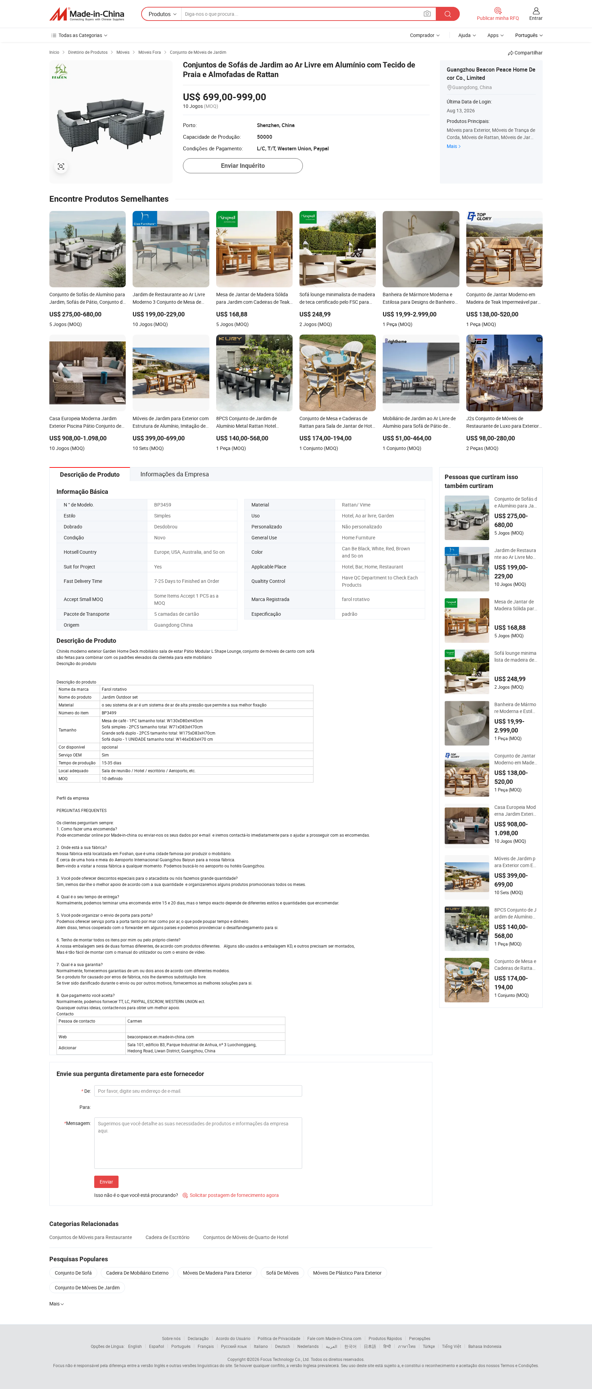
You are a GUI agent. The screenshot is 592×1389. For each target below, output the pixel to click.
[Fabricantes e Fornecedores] (86, 14)
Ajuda (464, 35)
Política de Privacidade (279, 1338)
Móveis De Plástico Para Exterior (347, 1272)
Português (180, 1346)
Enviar (106, 1181)
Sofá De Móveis (282, 1272)
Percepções (419, 1338)
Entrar (536, 18)
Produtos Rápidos (385, 1338)
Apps (493, 35)
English (135, 1346)
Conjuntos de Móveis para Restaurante (90, 1237)
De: (86, 1091)
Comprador (422, 35)
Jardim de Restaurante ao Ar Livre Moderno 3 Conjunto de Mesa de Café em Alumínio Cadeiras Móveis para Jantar (515, 554)
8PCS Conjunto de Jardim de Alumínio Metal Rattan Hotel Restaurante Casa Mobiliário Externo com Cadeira (515, 913)
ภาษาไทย (407, 1346)
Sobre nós (171, 1338)
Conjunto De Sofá (73, 1272)
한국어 (350, 1346)
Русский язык (234, 1346)
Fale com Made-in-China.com (334, 1338)
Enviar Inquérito (243, 165)
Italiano (261, 1346)
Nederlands (308, 1346)
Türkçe (429, 1346)
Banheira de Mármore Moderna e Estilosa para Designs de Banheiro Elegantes (515, 708)
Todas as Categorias (80, 35)
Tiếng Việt (451, 1346)
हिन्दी (387, 1346)
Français (206, 1346)
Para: (85, 1107)
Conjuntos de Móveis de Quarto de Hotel (245, 1237)
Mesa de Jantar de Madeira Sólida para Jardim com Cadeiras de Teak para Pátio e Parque (515, 605)
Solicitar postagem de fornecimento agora (231, 1195)
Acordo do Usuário (233, 1338)
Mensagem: (77, 1123)
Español (156, 1346)
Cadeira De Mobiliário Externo (137, 1272)
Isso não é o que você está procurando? (136, 1195)
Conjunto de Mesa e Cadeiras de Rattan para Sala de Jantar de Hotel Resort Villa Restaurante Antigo (515, 965)
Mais (452, 146)
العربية (331, 1346)
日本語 (370, 1346)
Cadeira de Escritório (167, 1237)
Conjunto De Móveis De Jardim (87, 1287)
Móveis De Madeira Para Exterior (217, 1272)
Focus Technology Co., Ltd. (285, 1359)
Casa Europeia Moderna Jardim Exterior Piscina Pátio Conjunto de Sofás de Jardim (515, 810)
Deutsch (282, 1346)
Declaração (198, 1338)
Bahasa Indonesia (485, 1346)
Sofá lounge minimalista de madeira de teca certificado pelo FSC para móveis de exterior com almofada (515, 656)
